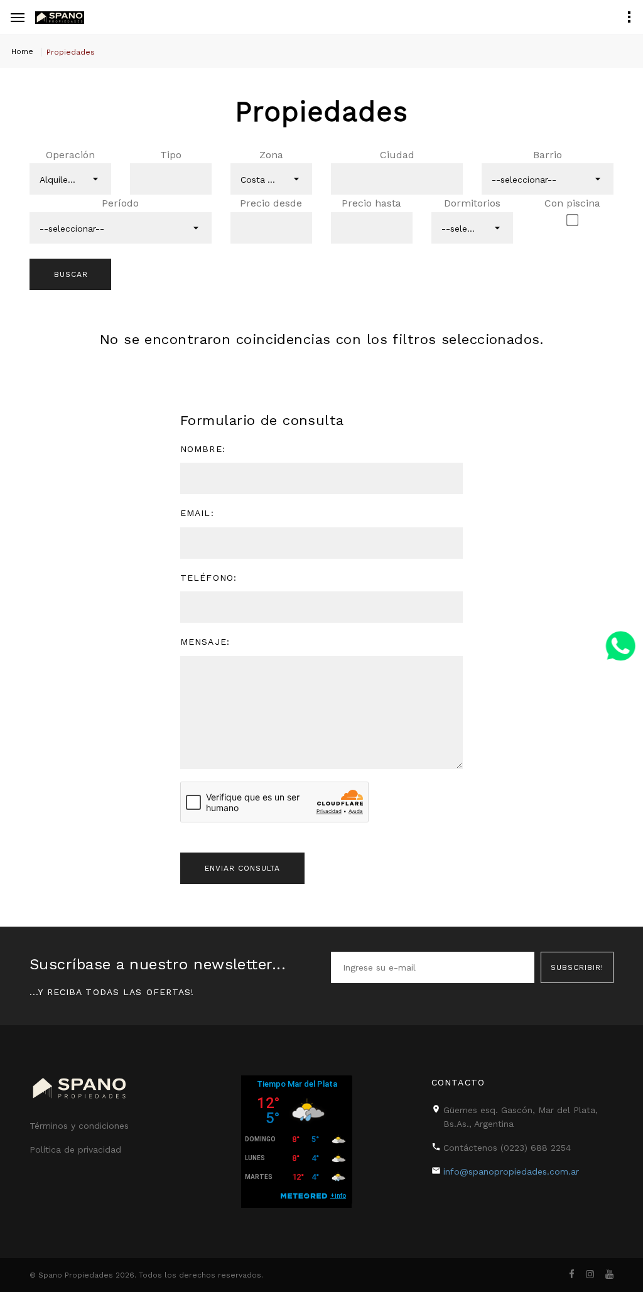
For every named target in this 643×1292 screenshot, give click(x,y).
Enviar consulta (242, 868)
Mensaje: (205, 642)
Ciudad (397, 155)
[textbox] (153, 179)
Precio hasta (371, 203)
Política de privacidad (75, 1149)
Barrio (547, 155)
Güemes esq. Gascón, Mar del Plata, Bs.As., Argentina (520, 1117)
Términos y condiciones (79, 1126)
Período (120, 203)
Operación (70, 155)
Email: (197, 513)
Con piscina (572, 203)
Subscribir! (577, 967)
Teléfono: (208, 578)
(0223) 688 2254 (535, 1148)
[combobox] (70, 179)
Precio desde (271, 203)
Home (22, 51)
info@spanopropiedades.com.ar (511, 1171)
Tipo (170, 155)
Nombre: (202, 449)
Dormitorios (472, 203)
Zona (271, 155)
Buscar (71, 274)
